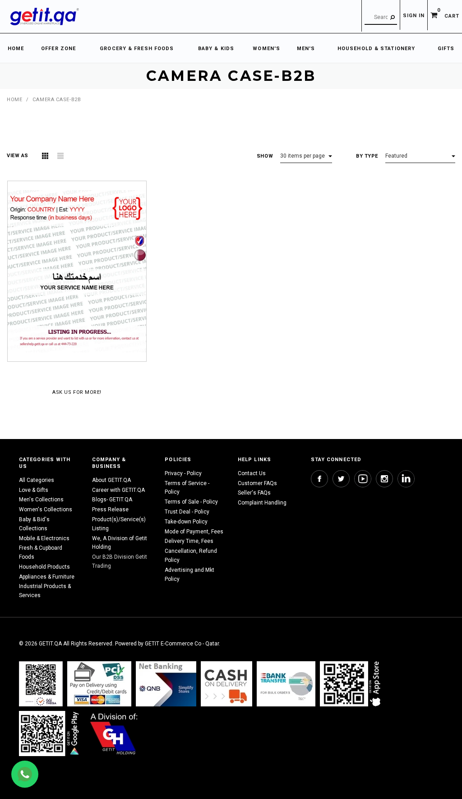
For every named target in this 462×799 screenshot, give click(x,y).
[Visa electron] (286, 683)
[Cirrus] (114, 733)
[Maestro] (352, 683)
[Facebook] (319, 479)
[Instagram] (384, 479)
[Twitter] (341, 479)
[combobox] (381, 17)
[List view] (60, 156)
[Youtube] (363, 479)
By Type (367, 156)
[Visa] (99, 683)
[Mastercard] (166, 683)
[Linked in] (406, 479)
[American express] (226, 683)
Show (265, 156)
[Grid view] (45, 156)
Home (14, 100)
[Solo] (50, 733)
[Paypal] (41, 683)
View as (17, 156)
